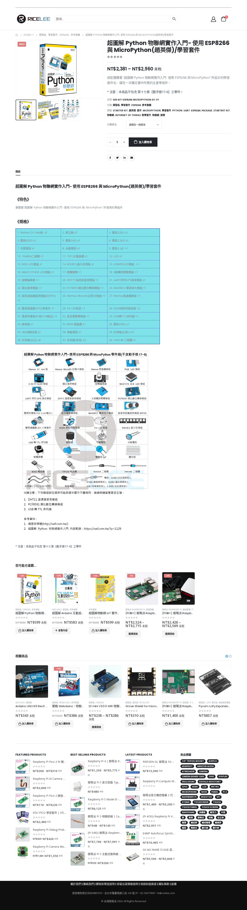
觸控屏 (194, 822)
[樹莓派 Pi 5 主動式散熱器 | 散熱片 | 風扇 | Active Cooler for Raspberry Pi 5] (77, 858)
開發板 (116, 105)
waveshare (188, 812)
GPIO (184, 786)
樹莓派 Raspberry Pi (135, 609)
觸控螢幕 (206, 822)
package (207, 110)
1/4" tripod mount (193, 761)
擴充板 (135, 702)
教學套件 (146, 115)
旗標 (162, 115)
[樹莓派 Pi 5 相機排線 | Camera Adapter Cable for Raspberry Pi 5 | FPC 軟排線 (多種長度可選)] (77, 821)
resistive (206, 797)
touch (217, 802)
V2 (224, 807)
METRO (215, 786)
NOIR (204, 792)
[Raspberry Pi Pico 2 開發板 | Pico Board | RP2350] (22, 800)
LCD (204, 786)
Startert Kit (221, 110)
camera (203, 771)
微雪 (191, 817)
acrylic (213, 761)
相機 (211, 817)
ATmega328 (188, 771)
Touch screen (210, 807)
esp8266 (195, 110)
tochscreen (201, 802)
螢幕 (184, 822)
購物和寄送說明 (105, 884)
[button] (226, 656)
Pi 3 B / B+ (194, 702)
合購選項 (111, 124)
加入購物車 (145, 142)
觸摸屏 (218, 822)
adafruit (187, 766)
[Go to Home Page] (16, 35)
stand (185, 802)
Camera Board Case (193, 776)
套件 (139, 110)
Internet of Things (128, 115)
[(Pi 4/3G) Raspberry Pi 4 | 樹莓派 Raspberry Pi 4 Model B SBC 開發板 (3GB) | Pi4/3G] (132, 821)
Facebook (110, 158)
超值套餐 (150, 609)
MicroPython (152, 110)
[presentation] (16, 69)
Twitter (117, 158)
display (223, 776)
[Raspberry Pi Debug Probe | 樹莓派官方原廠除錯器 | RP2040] (22, 834)
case (211, 776)
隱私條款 (163, 884)
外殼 (223, 812)
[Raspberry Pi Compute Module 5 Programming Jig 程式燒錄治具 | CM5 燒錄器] (132, 783)
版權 (174, 884)
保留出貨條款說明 (127, 884)
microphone (189, 792)
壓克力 (213, 812)
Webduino (64, 702)
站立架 (220, 817)
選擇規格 (133, 634)
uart (187, 110)
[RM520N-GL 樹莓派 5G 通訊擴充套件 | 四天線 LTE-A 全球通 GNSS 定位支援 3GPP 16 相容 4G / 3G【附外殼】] (132, 766)
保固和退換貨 (148, 884)
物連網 (155, 115)
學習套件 (125, 105)
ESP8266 (136, 105)
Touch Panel (189, 807)
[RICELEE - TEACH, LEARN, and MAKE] (33, 19)
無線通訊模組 (224, 702)
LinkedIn (125, 158)
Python (177, 110)
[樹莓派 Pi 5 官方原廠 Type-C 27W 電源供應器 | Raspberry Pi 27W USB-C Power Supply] (77, 787)
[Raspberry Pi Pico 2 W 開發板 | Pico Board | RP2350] (22, 766)
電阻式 (194, 827)
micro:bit (144, 702)
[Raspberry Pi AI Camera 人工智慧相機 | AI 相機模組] (22, 783)
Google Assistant (210, 781)
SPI (218, 797)
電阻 (184, 827)
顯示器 (205, 827)
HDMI (195, 786)
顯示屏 (216, 827)
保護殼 (202, 812)
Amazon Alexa (205, 766)
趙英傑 (132, 110)
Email (132, 158)
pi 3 (225, 792)
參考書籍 (146, 105)
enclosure (188, 781)
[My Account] (213, 19)
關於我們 (75, 884)
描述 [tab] (17, 171)
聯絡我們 (88, 884)
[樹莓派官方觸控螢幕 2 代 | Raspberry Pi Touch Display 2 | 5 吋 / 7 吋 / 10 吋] (132, 802)
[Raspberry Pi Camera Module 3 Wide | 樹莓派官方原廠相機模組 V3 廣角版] (22, 851)
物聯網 (110, 115)
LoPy (208, 702)
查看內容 (63, 630)
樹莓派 (201, 817)
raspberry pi (189, 797)
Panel (214, 792)
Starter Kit (120, 110)
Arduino (57, 609)
